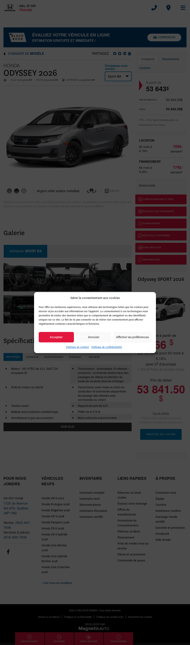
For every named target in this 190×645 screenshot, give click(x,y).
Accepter (56, 337)
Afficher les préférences (132, 337)
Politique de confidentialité (106, 347)
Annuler (93, 337)
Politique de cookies (77, 347)
